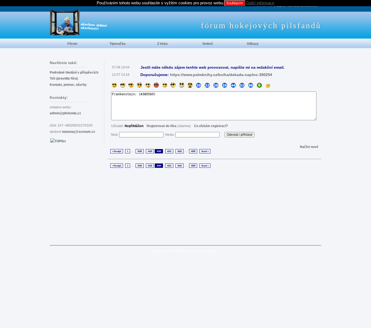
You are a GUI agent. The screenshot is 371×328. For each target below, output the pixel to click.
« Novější (116, 151)
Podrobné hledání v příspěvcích (74, 72)
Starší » (205, 151)
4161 (169, 151)
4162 (179, 151)
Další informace (260, 3)
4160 (159, 151)
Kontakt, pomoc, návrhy (68, 85)
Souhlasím (234, 3)
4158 (139, 151)
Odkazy (253, 44)
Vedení (207, 44)
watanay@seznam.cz (78, 132)
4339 (193, 151)
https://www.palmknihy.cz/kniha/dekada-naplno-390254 (221, 74)
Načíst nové (309, 147)
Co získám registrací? (211, 126)
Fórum (72, 44)
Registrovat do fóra (162, 126)
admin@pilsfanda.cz (65, 113)
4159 (150, 151)
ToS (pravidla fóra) (64, 78)
